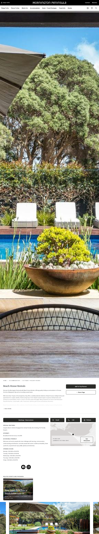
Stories (70, 8)
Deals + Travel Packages (49, 8)
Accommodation (35, 8)
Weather (94, 2)
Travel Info (62, 8)
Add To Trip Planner (81, 386)
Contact (87, 2)
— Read (7, 408)
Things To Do (5, 8)
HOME (5, 380)
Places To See (15, 8)
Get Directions (87, 439)
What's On (25, 8)
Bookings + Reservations (26, 420)
